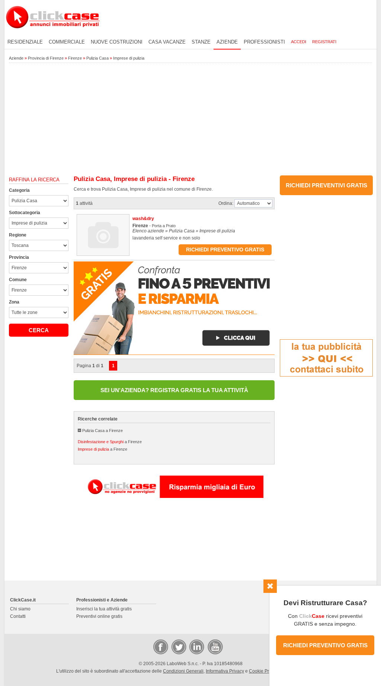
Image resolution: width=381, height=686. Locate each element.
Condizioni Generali (183, 671)
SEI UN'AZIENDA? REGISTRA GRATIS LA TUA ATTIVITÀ (174, 390)
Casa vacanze (167, 42)
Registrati (324, 41)
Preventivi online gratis (99, 616)
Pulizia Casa (97, 58)
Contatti (18, 616)
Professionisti (264, 42)
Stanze (201, 42)
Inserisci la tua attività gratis (104, 609)
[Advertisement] (190, 119)
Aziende (227, 42)
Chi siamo (20, 609)
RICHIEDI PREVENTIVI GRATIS (326, 185)
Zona (14, 302)
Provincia (19, 257)
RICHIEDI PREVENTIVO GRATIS (325, 645)
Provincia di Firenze (46, 58)
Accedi (298, 41)
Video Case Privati (214, 646)
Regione (17, 235)
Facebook (160, 646)
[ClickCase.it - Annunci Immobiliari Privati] (52, 33)
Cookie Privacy (264, 671)
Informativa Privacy (225, 671)
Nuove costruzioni (117, 42)
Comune (18, 279)
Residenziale (25, 42)
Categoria (19, 190)
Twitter (178, 646)
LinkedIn (196, 646)
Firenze (75, 58)
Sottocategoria (24, 212)
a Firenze (110, 441)
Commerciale (67, 42)
